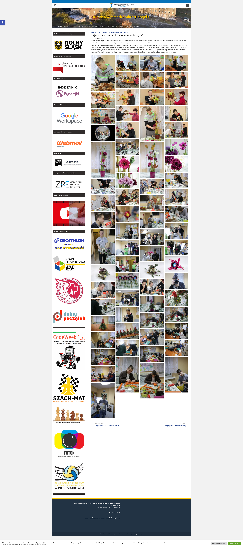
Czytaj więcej (42, 544)
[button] (2, 22)
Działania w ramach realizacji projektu (116, 32)
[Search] (55, 5)
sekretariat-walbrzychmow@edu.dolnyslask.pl (106, 518)
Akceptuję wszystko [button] (234, 544)
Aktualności (96, 32)
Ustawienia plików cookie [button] (219, 544)
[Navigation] (187, 5)
